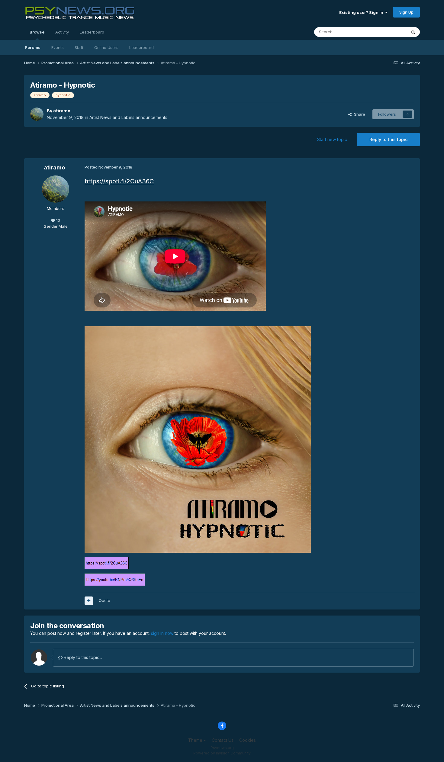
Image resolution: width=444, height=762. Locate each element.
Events (57, 47)
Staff (79, 47)
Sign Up (406, 12)
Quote (104, 600)
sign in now (162, 633)
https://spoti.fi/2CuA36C (119, 181)
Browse (37, 32)
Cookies (247, 740)
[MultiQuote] (89, 600)
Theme (196, 740)
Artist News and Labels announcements (128, 117)
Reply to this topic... (82, 657)
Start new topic (332, 139)
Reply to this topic (388, 139)
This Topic (388, 32)
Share (358, 114)
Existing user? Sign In (362, 12)
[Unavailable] (198, 438)
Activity (62, 32)
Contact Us (222, 740)
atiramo (61, 110)
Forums (32, 47)
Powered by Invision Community (222, 753)
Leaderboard (141, 47)
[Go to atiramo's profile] (36, 114)
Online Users (106, 47)
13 (57, 220)
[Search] (413, 32)
